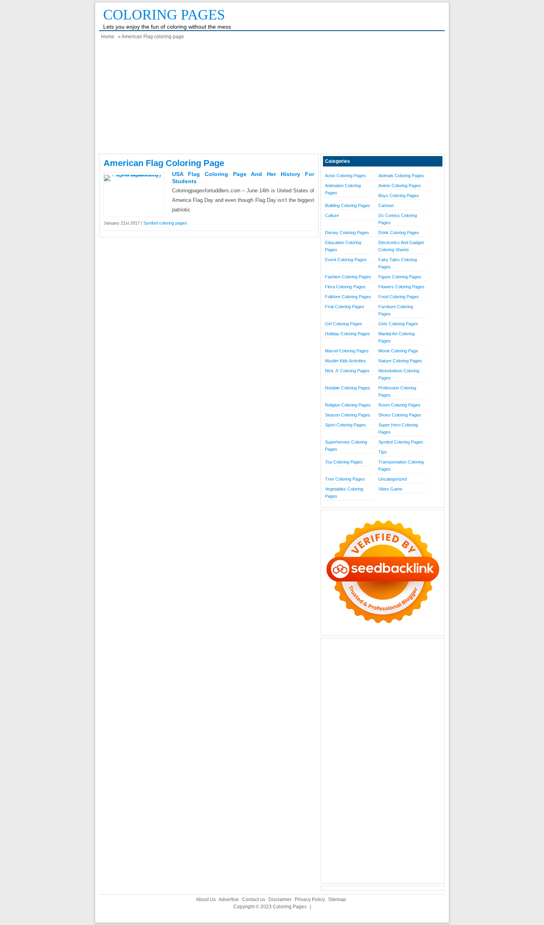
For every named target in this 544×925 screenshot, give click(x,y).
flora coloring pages (345, 286)
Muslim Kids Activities (345, 360)
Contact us (253, 899)
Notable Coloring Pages (347, 387)
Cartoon (386, 205)
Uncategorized (392, 479)
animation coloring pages (343, 189)
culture (332, 215)
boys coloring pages (398, 195)
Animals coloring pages (401, 175)
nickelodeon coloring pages (398, 374)
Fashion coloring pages (348, 276)
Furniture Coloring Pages (395, 310)
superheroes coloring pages (346, 446)
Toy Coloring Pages (344, 462)
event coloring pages (346, 259)
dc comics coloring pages (397, 219)
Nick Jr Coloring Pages (347, 370)
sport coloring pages (345, 424)
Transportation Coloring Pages (401, 465)
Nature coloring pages (400, 360)
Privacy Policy (310, 899)
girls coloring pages (398, 323)
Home (107, 36)
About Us (206, 899)
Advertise (229, 899)
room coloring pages (399, 405)
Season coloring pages (347, 415)
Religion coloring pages (348, 405)
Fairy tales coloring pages (397, 263)
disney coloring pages (347, 232)
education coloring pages (343, 246)
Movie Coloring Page (398, 350)
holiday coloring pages (347, 333)
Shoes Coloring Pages (399, 415)
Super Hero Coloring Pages (398, 428)
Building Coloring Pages (347, 205)
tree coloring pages (345, 479)
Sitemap (337, 899)
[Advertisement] (272, 98)
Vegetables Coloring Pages (344, 493)
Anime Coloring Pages (399, 185)
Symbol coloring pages (165, 223)
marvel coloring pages (347, 350)
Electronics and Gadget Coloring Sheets (401, 246)
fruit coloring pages (344, 306)
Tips (382, 452)
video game (390, 489)
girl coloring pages (343, 323)
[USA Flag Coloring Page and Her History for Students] (134, 175)
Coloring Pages (164, 15)
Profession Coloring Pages (397, 391)
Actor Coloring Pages (345, 175)
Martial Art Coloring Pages (396, 337)
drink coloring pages (398, 232)
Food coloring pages (398, 296)
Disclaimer (280, 899)
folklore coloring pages (348, 296)
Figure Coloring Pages (399, 276)
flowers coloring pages (401, 286)
